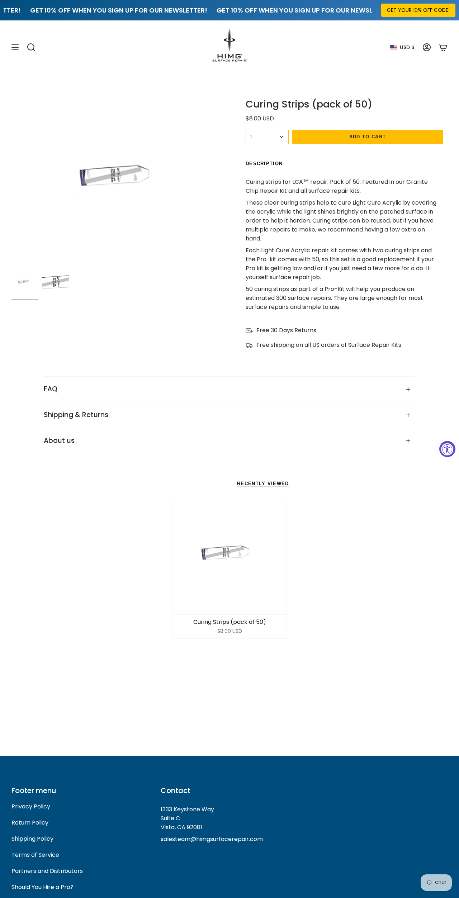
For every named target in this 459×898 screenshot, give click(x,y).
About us (59, 440)
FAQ (50, 389)
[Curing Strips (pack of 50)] (229, 557)
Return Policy (29, 822)
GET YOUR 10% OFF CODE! (418, 10)
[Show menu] (15, 47)
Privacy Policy (30, 806)
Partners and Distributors (47, 871)
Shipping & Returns (76, 415)
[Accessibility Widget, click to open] (447, 449)
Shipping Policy (32, 839)
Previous (11, 182)
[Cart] (443, 47)
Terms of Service (35, 855)
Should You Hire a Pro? (42, 887)
